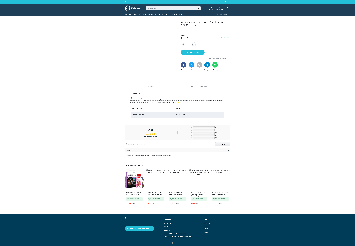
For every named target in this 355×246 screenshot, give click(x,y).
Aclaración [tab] (152, 86)
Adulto (178, 109)
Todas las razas (181, 115)
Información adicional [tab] (199, 86)
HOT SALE (128, 14)
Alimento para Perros (139, 14)
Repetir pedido (226, 1)
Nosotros (127, 1)
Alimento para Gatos (154, 14)
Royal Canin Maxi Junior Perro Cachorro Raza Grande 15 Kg (198, 194)
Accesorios (165, 14)
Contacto (134, 1)
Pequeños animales (176, 14)
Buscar (222, 144)
